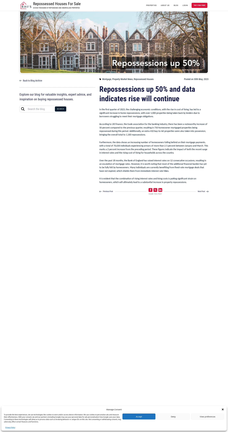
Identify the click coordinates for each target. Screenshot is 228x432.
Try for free (199, 5)
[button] (222, 409)
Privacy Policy (10, 427)
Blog (176, 5)
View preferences (207, 416)
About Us (165, 5)
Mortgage (106, 79)
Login (185, 5)
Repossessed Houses (144, 79)
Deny (173, 416)
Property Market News (122, 79)
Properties (151, 5)
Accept (139, 416)
